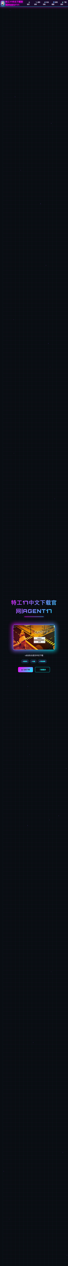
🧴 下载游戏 (63, 3)
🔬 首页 (28, 3)
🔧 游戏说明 (37, 3)
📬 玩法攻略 (46, 3)
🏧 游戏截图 (55, 3)
